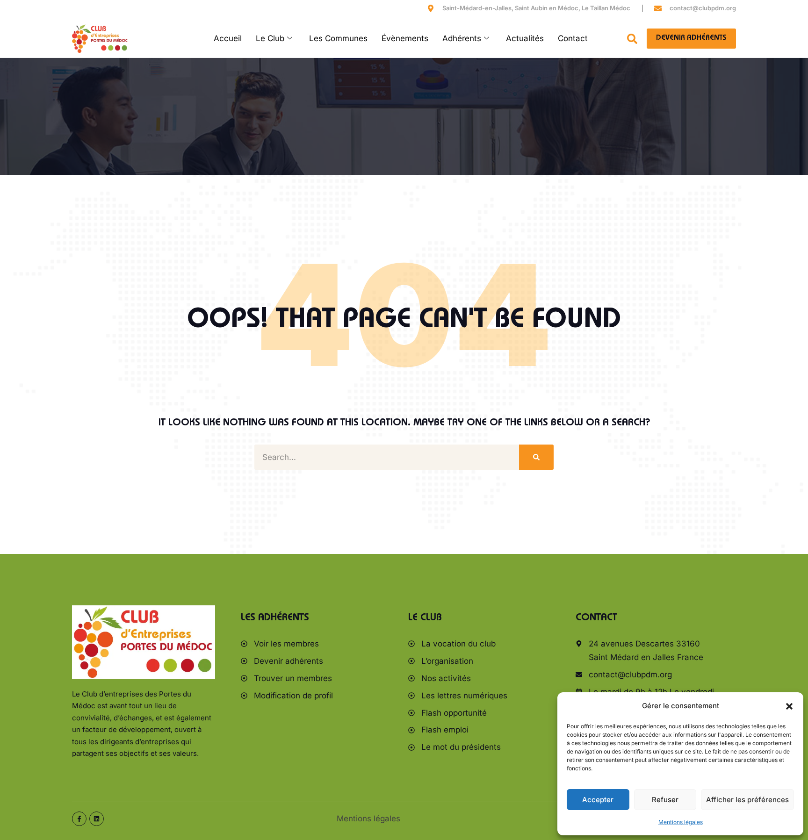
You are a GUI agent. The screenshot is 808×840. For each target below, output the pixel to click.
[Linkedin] (96, 818)
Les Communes (338, 38)
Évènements (405, 38)
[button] (789, 706)
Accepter (597, 799)
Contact (573, 38)
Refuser (665, 799)
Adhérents (461, 38)
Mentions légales (680, 822)
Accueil (228, 38)
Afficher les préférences (747, 799)
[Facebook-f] (79, 818)
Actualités (525, 38)
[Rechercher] (536, 457)
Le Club (270, 38)
